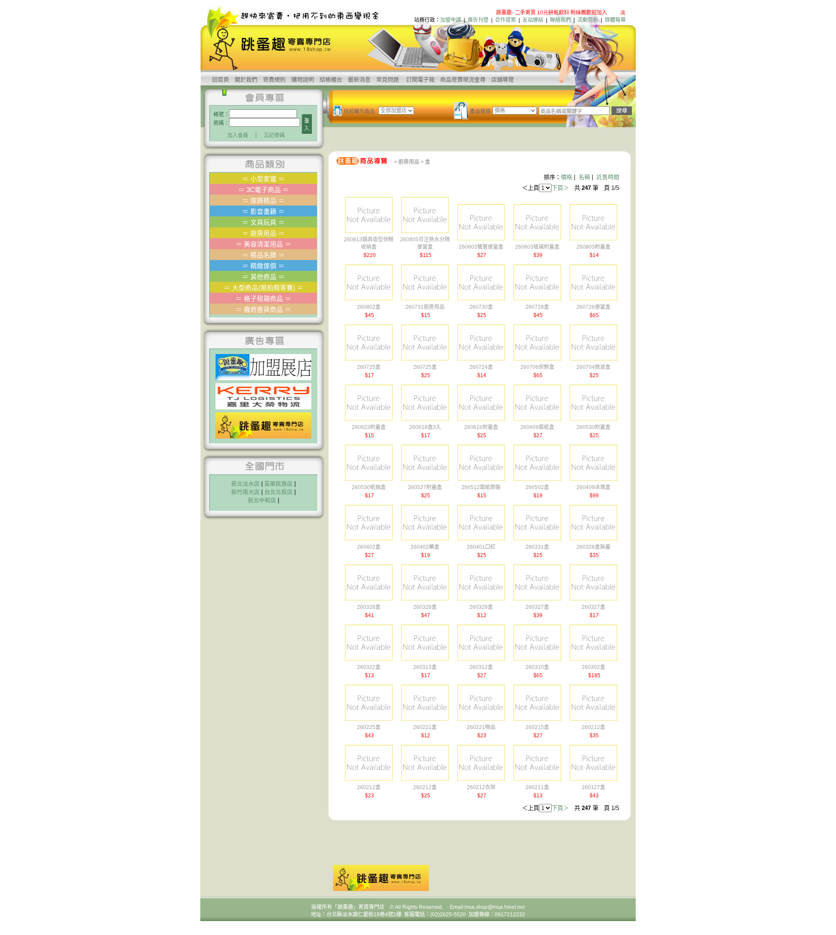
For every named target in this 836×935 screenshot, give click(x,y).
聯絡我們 (560, 20)
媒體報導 (615, 20)
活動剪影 (587, 20)
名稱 (584, 177)
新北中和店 (262, 500)
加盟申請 (450, 20)
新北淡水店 (245, 483)
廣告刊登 (478, 20)
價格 (566, 177)
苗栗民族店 (278, 483)
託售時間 (608, 177)
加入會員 (237, 135)
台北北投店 (278, 492)
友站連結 (532, 20)
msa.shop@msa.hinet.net (495, 907)
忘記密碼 (274, 135)
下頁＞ (560, 188)
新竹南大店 (245, 492)
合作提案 (505, 20)
